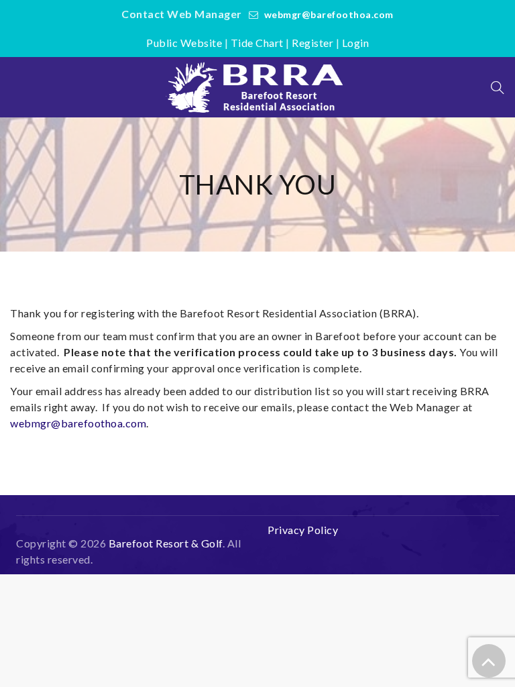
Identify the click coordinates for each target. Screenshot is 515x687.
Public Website (184, 42)
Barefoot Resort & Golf (166, 543)
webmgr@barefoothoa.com (329, 14)
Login (355, 42)
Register (312, 42)
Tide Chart (257, 42)
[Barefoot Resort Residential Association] (257, 87)
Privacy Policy (303, 529)
